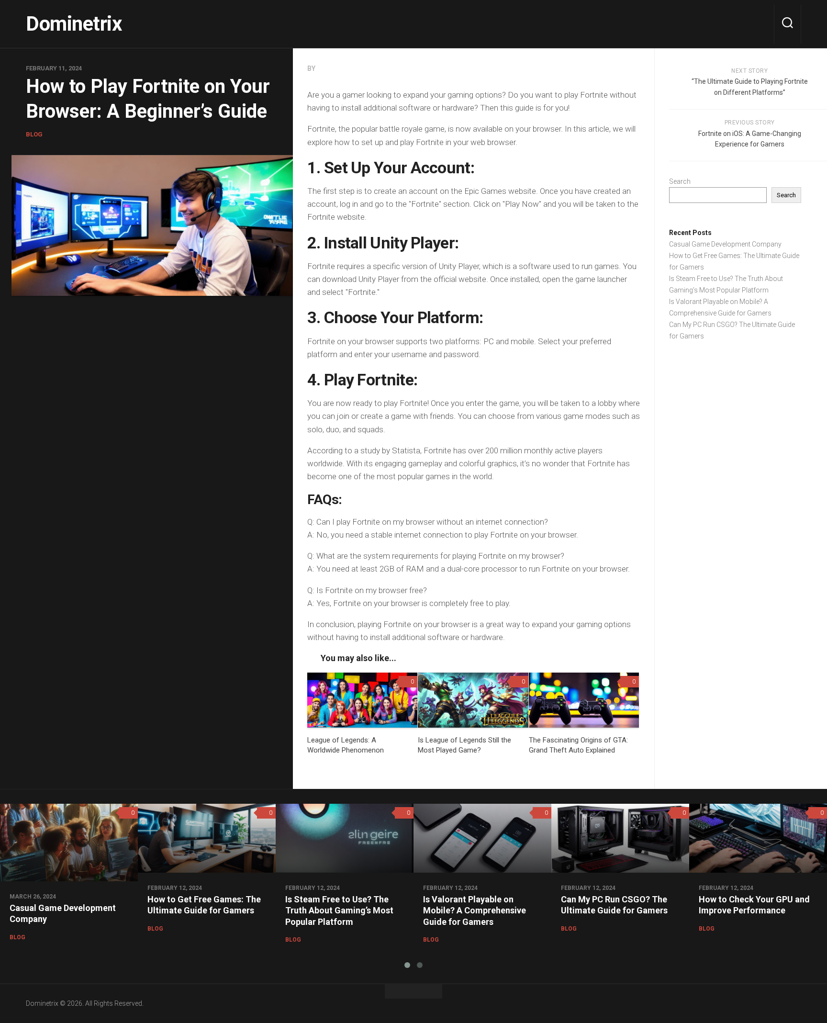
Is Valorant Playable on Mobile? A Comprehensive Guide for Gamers (474, 910)
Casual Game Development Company (725, 244)
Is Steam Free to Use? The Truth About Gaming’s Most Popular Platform (339, 910)
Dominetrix (74, 23)
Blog (34, 134)
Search (680, 181)
